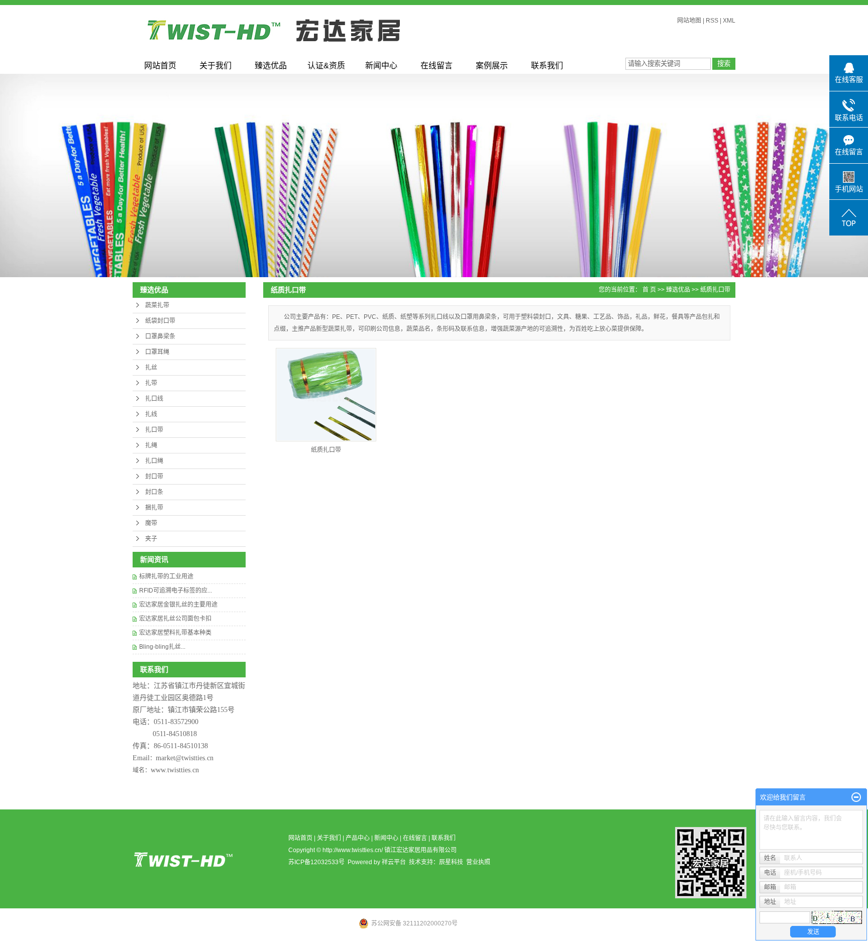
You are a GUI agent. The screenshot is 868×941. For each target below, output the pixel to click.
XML (729, 20)
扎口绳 (154, 460)
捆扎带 (154, 507)
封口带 (154, 476)
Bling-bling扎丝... (162, 646)
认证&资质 (326, 65)
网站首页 (160, 65)
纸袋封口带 (160, 320)
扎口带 (154, 429)
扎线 (151, 414)
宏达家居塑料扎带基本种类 (175, 632)
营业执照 (478, 862)
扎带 (151, 383)
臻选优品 (271, 65)
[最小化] (856, 797)
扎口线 (154, 398)
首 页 (649, 289)
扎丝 (151, 367)
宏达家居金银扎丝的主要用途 (178, 604)
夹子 (151, 538)
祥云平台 (394, 862)
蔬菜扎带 (157, 305)
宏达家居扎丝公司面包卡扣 (175, 618)
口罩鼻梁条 (160, 336)
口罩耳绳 (157, 352)
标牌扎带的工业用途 (166, 576)
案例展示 (492, 65)
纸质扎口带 (715, 289)
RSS (712, 20)
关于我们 (215, 65)
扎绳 (151, 445)
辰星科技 (451, 862)
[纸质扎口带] (326, 394)
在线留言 (436, 65)
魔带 (151, 523)
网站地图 (689, 20)
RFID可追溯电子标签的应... (175, 590)
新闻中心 (381, 65)
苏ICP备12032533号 (316, 862)
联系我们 (547, 65)
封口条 (154, 492)
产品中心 (358, 838)
